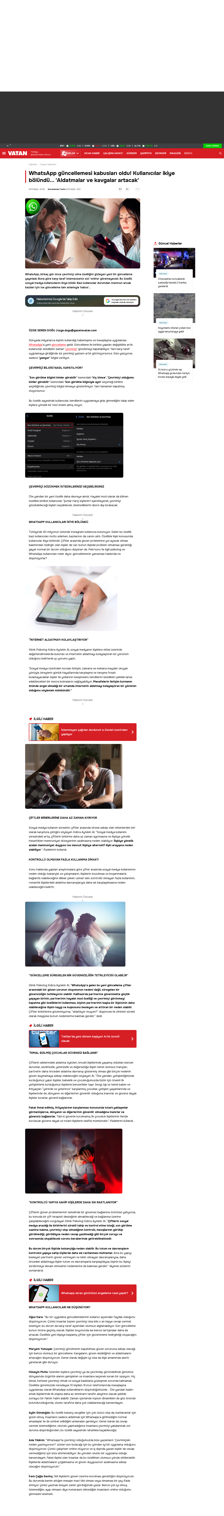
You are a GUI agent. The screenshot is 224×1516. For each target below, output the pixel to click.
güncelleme (124, 274)
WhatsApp (32, 274)
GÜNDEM (131, 153)
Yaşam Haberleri (48, 164)
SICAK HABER (92, 153)
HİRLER (69, 153)
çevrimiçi (68, 274)
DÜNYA (188, 153)
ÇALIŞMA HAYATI (113, 153)
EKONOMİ (160, 153)
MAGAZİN (175, 153)
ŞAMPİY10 (146, 153)
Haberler (33, 164)
